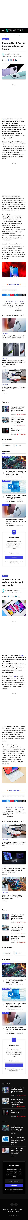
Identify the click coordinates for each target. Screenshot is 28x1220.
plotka (22, 655)
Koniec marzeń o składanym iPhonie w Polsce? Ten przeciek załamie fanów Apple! (13, 388)
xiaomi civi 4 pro (12, 290)
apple (4, 796)
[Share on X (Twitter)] (11, 60)
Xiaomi (4, 119)
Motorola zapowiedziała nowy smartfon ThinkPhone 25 (18, 430)
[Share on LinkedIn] (16, 60)
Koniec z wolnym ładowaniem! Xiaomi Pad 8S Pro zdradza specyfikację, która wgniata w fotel (13, 870)
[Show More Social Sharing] (19, 60)
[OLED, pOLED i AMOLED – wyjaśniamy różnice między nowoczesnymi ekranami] (5, 409)
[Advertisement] (14, 14)
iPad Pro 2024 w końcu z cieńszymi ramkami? (8, 305)
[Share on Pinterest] (13, 60)
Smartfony (6, 39)
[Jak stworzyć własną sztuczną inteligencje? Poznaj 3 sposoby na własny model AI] (5, 420)
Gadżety (21, 1209)
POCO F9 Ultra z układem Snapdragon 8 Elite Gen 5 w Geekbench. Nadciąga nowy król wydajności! (13, 362)
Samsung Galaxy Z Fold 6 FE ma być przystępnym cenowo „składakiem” (20, 307)
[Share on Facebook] (8, 60)
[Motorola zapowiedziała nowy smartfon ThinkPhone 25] (5, 430)
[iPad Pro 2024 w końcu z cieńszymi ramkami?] (14, 608)
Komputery (14, 1209)
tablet (22, 796)
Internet (17, 1211)
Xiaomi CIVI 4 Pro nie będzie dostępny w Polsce (20, 811)
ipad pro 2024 (15, 796)
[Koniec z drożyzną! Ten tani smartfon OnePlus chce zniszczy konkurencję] (14, 325)
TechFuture (9, 54)
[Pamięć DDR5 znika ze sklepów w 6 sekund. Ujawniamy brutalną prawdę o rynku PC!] (14, 462)
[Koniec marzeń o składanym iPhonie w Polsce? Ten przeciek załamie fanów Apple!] (14, 376)
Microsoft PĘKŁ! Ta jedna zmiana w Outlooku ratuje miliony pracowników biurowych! (16, 497)
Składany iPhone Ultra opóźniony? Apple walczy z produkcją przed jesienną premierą (12, 896)
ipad (9, 796)
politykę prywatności (14, 562)
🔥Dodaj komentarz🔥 (14, 284)
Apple (14, 676)
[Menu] (3, 30)
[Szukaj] (25, 30)
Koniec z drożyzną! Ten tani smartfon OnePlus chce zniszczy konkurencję (16, 521)
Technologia (6, 456)
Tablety (5, 575)
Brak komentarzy (7, 56)
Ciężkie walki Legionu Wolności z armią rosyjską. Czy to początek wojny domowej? (7, 813)
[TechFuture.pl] (15, 30)
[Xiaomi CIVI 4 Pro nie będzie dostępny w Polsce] (14, 71)
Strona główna (5, 35)
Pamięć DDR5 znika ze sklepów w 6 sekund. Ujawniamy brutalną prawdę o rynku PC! (16, 472)
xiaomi (4, 290)
